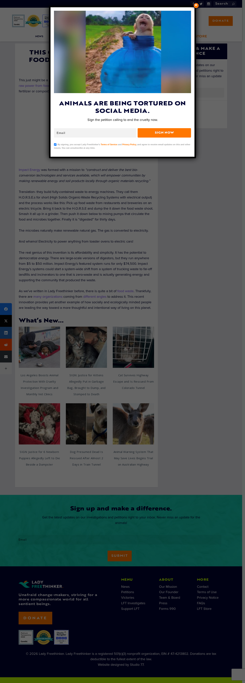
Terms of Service (109, 144)
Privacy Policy (129, 144)
